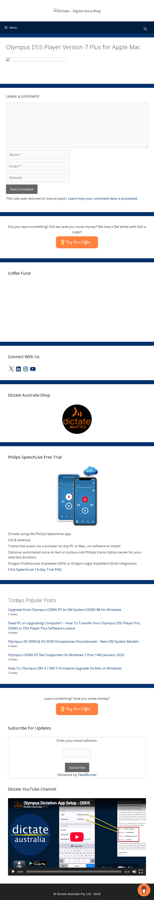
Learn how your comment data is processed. (103, 198)
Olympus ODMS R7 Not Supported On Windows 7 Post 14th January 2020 (66, 654)
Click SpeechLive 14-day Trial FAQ (35, 569)
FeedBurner (87, 774)
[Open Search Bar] (145, 29)
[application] (77, 837)
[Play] (13, 872)
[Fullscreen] (141, 872)
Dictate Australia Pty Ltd (74, 894)
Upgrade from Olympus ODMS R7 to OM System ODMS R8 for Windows (64, 609)
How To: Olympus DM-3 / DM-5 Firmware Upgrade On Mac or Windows (65, 668)
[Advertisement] (38, 307)
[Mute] (134, 872)
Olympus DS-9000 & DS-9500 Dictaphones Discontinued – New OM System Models (73, 641)
